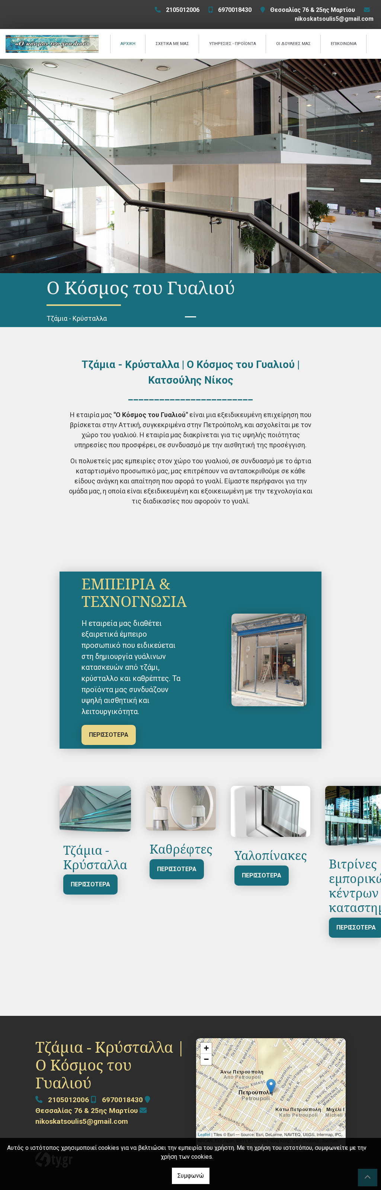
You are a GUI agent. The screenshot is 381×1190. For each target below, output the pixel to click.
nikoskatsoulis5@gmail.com (334, 18)
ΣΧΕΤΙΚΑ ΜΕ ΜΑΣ (172, 43)
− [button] (206, 1059)
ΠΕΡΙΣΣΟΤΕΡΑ (108, 734)
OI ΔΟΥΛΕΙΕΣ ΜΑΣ (293, 43)
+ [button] (206, 1048)
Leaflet (204, 1134)
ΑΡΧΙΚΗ (128, 43)
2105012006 (182, 9)
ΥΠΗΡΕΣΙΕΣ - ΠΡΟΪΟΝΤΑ (232, 43)
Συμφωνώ (190, 1175)
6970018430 (235, 9)
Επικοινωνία (343, 43)
